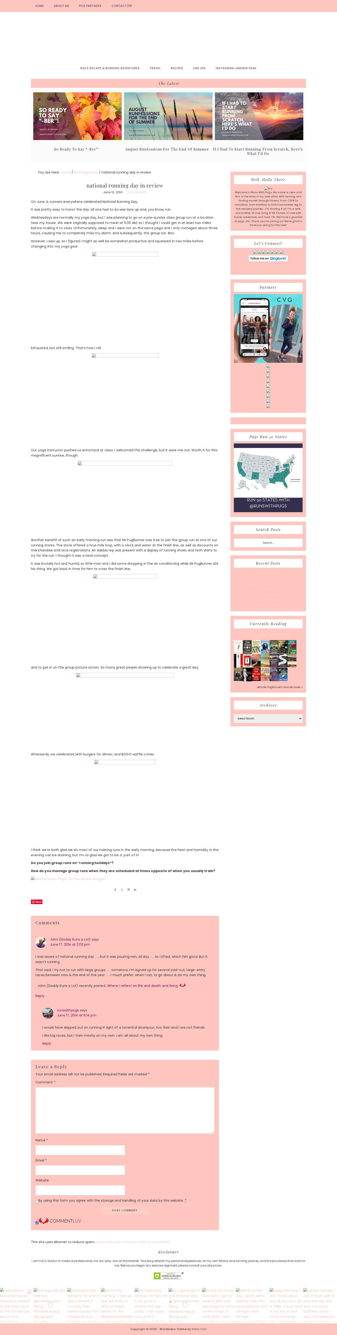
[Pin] (127, 889)
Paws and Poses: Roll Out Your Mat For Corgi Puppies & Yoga (268, 597)
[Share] (114, 889)
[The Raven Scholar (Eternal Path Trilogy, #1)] (274, 680)
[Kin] (256, 652)
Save (38, 901)
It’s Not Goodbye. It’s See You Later (268, 605)
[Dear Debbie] (291, 653)
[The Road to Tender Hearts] (265, 680)
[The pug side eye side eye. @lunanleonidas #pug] (50, 1305)
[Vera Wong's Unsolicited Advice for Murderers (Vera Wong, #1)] (274, 666)
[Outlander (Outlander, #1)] (238, 680)
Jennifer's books (268, 634)
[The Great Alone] (256, 666)
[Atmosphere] (265, 653)
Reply (40, 996)
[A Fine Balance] (238, 667)
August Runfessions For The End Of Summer (167, 149)
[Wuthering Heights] (291, 666)
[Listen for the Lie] (256, 680)
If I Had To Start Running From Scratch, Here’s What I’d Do (258, 151)
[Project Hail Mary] (283, 652)
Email (41, 1160)
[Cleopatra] (274, 652)
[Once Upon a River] (283, 666)
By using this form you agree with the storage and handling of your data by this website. (112, 1200)
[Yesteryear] (265, 666)
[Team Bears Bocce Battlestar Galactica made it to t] (17, 1305)
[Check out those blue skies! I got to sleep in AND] (219, 1305)
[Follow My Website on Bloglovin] (268, 261)
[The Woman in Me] (247, 681)
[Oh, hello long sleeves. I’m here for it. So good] (151, 1305)
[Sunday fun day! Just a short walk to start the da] (320, 1305)
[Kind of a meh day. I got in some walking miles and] (253, 1305)
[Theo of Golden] (238, 653)
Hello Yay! (199, 1329)
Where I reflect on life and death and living (142, 985)
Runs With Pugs (168, 37)
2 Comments (137, 192)
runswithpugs (68, 1010)
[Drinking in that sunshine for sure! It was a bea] (84, 1305)
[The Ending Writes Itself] (247, 666)
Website (42, 1180)
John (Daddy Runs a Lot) (70, 939)
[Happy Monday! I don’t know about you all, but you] (286, 1305)
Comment (45, 1082)
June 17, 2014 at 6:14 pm (76, 1015)
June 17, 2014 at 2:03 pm (70, 944)
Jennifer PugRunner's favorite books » (280, 687)
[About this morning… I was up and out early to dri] (118, 1305)
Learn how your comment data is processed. (133, 1242)
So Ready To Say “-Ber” (76, 149)
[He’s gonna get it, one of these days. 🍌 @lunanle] (185, 1305)
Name (42, 1140)
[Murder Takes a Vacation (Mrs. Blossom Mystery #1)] (283, 680)
